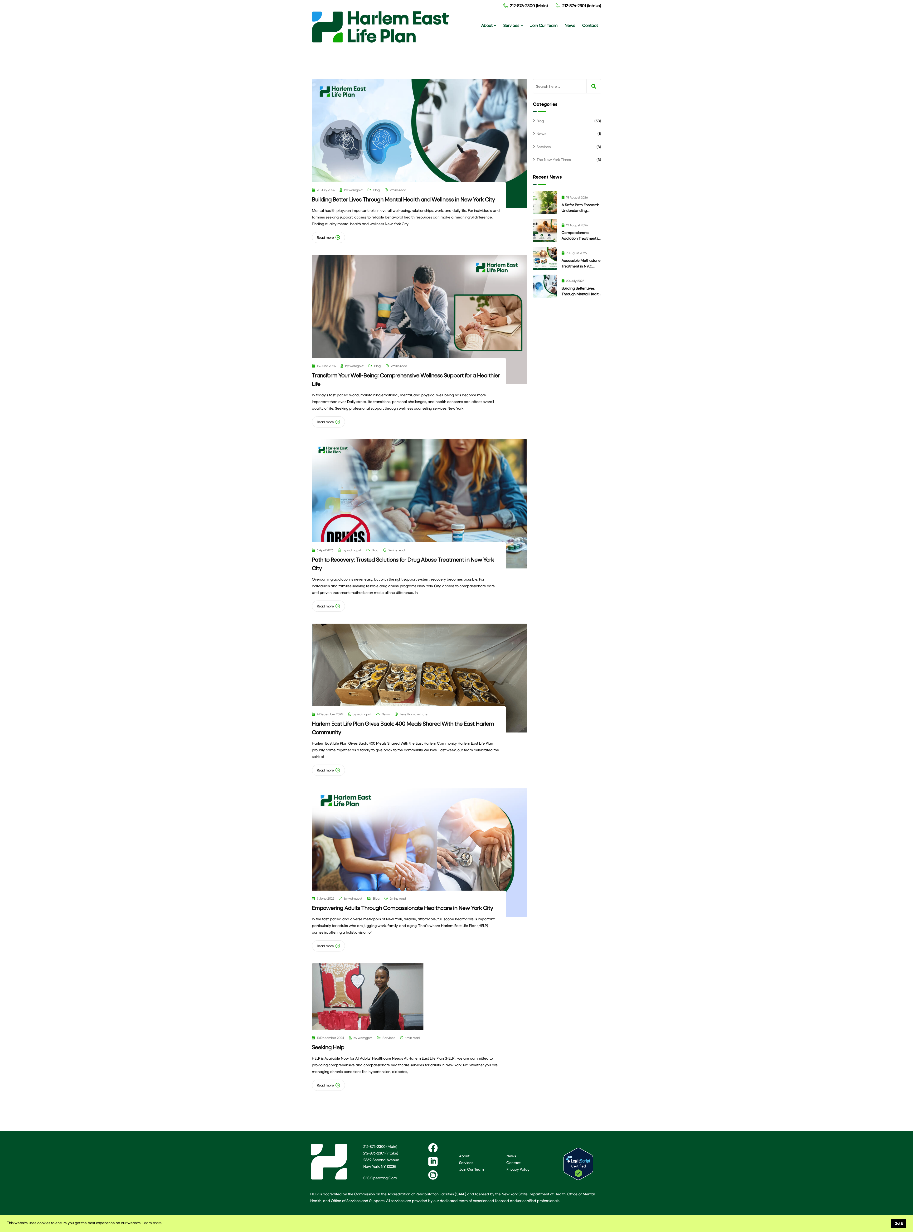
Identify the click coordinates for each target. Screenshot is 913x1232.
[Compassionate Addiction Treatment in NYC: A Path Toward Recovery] (545, 230)
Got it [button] (899, 1223)
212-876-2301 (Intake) (581, 5)
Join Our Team (544, 25)
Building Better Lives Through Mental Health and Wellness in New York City (403, 199)
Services (511, 25)
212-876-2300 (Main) (529, 5)
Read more (325, 237)
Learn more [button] (152, 1222)
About (487, 25)
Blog (376, 190)
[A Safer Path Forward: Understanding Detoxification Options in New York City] (545, 202)
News (570, 25)
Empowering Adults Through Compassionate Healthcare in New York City (402, 907)
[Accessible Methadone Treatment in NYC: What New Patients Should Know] (545, 258)
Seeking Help (328, 1047)
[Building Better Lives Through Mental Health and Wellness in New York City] (545, 286)
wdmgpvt (356, 190)
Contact (590, 25)
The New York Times (554, 159)
